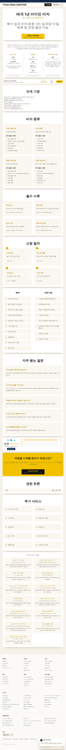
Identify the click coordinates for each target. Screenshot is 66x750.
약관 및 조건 (33, 739)
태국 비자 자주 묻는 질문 (50, 697)
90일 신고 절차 (27, 661)
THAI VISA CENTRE (14, 4)
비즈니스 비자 (48, 670)
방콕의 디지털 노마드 (29, 706)
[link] (33, 82)
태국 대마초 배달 (49, 677)
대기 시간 (26, 686)
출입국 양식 (47, 700)
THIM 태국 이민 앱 (7, 720)
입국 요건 (5, 695)
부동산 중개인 (27, 725)
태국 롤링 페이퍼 (49, 679)
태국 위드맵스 (48, 683)
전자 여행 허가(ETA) (8, 723)
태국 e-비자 (47, 702)
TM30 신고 (26, 700)
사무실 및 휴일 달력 (49, 723)
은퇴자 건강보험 (28, 704)
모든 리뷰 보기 (11, 449)
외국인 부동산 (48, 704)
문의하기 (59, 81)
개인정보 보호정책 (23, 739)
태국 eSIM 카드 (28, 723)
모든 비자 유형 (48, 661)
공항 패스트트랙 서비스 (50, 718)
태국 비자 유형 (33, 555)
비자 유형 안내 (27, 695)
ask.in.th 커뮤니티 (7, 718)
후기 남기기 (6, 679)
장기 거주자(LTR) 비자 (50, 720)
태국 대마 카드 (48, 681)
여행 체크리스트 (7, 700)
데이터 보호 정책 (7, 739)
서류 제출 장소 (27, 681)
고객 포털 (48, 4)
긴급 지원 (5, 663)
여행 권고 (5, 702)
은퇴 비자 (47, 663)
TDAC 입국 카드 (28, 677)
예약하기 (5, 666)
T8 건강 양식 (6, 709)
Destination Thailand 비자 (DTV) (53, 695)
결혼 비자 (47, 668)
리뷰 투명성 (6, 681)
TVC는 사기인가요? (29, 679)
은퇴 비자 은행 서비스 (8, 725)
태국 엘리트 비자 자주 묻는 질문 (11, 704)
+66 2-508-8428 (7, 668)
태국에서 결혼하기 (7, 706)
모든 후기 (5, 677)
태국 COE (47, 706)
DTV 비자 (26, 666)
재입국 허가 (27, 670)
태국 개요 (26, 709)
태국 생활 (5, 697)
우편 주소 (26, 683)
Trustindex (5, 683)
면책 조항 (15, 739)
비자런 (25, 668)
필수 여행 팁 (27, 702)
